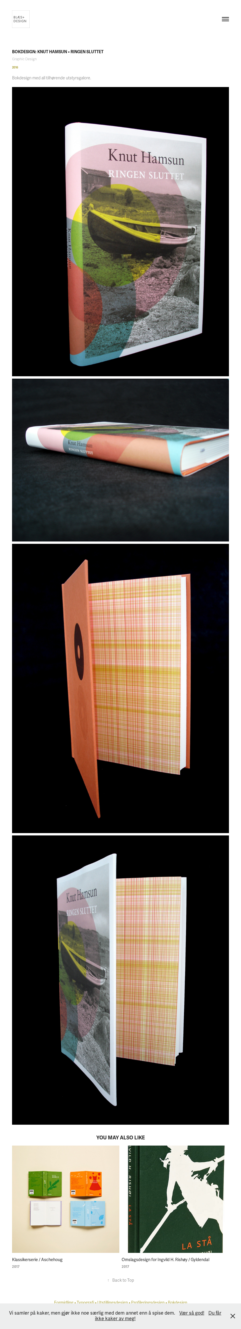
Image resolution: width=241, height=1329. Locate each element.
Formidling (63, 1302)
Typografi (85, 1302)
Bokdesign (177, 1302)
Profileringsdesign (148, 1302)
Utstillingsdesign (112, 1302)
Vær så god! (191, 1313)
